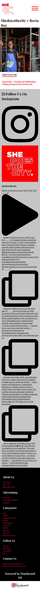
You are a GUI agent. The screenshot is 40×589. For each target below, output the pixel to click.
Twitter (6, 546)
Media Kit (6, 498)
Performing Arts (9, 518)
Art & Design (7, 523)
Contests (6, 503)
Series (5, 516)
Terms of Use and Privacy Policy (15, 566)
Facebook (6, 548)
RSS (4, 553)
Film (4, 513)
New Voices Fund (9, 487)
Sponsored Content (10, 500)
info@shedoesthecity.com (13, 564)
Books (5, 521)
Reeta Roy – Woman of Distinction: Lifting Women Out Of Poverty (19, 83)
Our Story (7, 482)
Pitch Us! (6, 485)
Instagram (7, 551)
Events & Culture (9, 75)
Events (5, 528)
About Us (6, 531)
